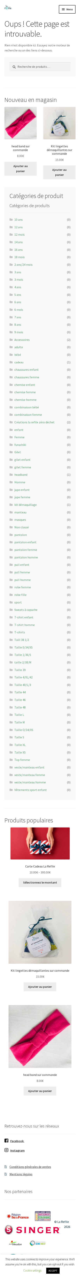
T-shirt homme (24, 625)
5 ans (17, 295)
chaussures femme (26, 377)
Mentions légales (21, 1174)
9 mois (18, 332)
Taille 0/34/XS (23, 647)
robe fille (20, 595)
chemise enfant (24, 385)
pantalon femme (25, 550)
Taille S (19, 737)
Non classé (21, 527)
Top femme (22, 760)
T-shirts (19, 632)
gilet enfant (22, 460)
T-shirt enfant (23, 617)
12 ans (18, 227)
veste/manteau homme (30, 782)
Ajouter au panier (20, 168)
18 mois (19, 257)
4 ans (17, 287)
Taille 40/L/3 (22, 685)
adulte (18, 347)
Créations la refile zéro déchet (34, 422)
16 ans (18, 250)
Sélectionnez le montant (40, 882)
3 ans (17, 272)
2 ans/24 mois (23, 265)
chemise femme (25, 392)
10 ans (18, 219)
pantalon (20, 535)
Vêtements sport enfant (30, 790)
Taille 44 (20, 692)
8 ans (17, 324)
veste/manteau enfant (29, 767)
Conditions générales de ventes (30, 1167)
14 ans (18, 242)
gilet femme (22, 467)
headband (20, 475)
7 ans (17, 317)
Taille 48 (20, 707)
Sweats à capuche (25, 610)
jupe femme (22, 497)
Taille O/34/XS (23, 730)
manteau (20, 512)
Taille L (19, 715)
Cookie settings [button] (32, 1270)
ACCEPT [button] (53, 1270)
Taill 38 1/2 (21, 640)
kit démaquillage (25, 505)
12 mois (19, 234)
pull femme (22, 572)
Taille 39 (20, 670)
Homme (19, 482)
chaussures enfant (26, 370)
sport (18, 602)
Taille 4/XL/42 (23, 677)
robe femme (22, 587)
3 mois (18, 279)
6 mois (18, 310)
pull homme (22, 580)
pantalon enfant (25, 542)
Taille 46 (20, 700)
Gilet (17, 452)
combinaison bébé (26, 407)
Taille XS (20, 752)
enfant (18, 430)
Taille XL (20, 745)
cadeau (18, 362)
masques (20, 520)
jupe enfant (22, 490)
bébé (17, 355)
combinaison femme (28, 415)
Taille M (19, 722)
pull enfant (21, 565)
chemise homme (25, 400)
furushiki (20, 445)
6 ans (17, 302)
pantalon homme (26, 557)
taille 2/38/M (22, 662)
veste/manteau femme (29, 775)
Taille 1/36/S (22, 655)
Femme (19, 437)
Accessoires (22, 340)
